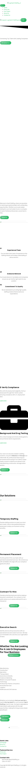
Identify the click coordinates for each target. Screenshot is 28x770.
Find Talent (7, 11)
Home (5, 7)
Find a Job (6, 9)
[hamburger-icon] (2, 5)
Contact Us (7, 15)
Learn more (3, 400)
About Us (6, 13)
